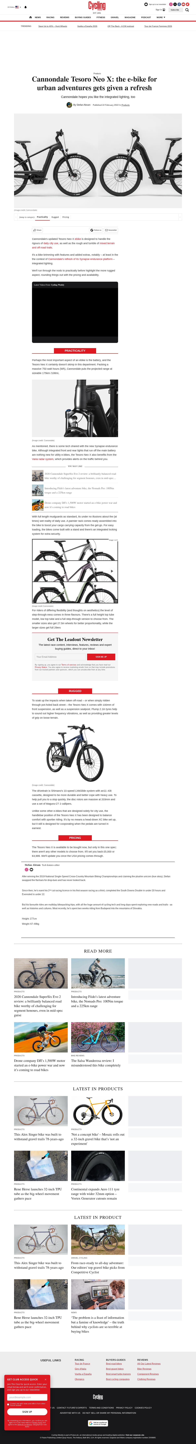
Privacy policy (124, 1408)
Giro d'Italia (80, 1369)
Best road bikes (114, 1363)
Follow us (97, 230)
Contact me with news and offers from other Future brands (27, 1404)
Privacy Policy (37, 1422)
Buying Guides (83, 17)
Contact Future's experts (72, 1408)
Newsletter (112, 230)
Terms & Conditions (24, 1424)
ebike (78, 239)
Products (97, 73)
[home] (30, 18)
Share (39, 230)
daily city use (50, 243)
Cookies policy (143, 1408)
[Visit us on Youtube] (183, 4)
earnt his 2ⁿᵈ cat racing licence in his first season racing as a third (72, 890)
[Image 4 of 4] (112, 571)
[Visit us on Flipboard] (187, 4)
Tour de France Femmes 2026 (158, 26)
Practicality (42, 217)
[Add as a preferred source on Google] (98, 1423)
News (38, 17)
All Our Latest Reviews (149, 1363)
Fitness (101, 17)
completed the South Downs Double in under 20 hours (133, 890)
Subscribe (175, 10)
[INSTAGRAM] (27, 869)
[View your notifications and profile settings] (25, 7)
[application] (75, 312)
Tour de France (82, 1363)
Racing (50, 17)
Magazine (130, 17)
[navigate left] (16, 217)
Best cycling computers (118, 1379)
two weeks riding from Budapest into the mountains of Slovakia (110, 908)
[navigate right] (180, 217)
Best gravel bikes (115, 1369)
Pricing (65, 217)
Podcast (146, 17)
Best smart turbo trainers (118, 1374)
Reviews (64, 17)
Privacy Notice (41, 667)
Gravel (115, 17)
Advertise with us (70, 1413)
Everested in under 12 (33, 894)
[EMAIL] (32, 869)
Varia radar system (43, 459)
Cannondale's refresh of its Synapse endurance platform (80, 259)
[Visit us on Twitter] (175, 4)
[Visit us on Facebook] (179, 4)
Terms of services (69, 665)
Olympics (79, 1379)
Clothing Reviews (146, 1379)
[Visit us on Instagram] (171, 4)
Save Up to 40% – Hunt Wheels (52, 26)
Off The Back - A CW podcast (121, 26)
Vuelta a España (83, 1374)
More (160, 17)
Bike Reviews (144, 1369)
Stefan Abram (83, 105)
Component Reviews (148, 1374)
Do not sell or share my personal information (109, 1413)
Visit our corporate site (135, 1435)
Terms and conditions (101, 1408)
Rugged (55, 217)
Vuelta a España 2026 (87, 26)
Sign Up (27, 1411)
